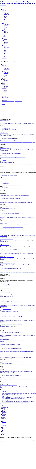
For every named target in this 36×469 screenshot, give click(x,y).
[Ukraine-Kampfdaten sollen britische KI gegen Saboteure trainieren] (12, 301)
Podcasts (5, 17)
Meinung (5, 12)
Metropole (5, 27)
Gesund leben (6, 34)
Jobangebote (4, 414)
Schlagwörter (4, 422)
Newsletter (5, 18)
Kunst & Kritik (6, 25)
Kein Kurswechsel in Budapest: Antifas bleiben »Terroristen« (8, 326)
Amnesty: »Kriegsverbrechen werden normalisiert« (7, 270)
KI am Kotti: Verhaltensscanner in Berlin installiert (7, 377)
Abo (2, 405)
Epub (4, 406)
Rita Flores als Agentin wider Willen (5, 355)
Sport (4, 15)
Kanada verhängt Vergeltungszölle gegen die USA (7, 257)
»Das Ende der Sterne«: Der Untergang (5, 200)
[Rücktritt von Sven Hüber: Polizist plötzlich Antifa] (4, 160)
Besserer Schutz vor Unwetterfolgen (5, 245)
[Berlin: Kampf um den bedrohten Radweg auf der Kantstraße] (12, 367)
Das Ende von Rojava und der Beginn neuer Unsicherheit (8, 140)
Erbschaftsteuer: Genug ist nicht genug (5, 148)
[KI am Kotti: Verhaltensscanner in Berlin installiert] (11, 375)
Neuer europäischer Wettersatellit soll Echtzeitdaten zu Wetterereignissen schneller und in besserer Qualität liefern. (16, 246)
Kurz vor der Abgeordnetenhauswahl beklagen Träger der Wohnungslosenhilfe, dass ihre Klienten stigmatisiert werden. (16, 188)
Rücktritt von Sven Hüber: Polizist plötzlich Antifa (7, 162)
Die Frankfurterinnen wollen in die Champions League (8, 208)
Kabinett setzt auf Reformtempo (4, 120)
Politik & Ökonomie (6, 13)
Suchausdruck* (4, 61)
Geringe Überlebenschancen (4, 133)
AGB (3, 434)
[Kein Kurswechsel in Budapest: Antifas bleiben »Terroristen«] (12, 324)
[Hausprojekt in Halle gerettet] (10, 213)
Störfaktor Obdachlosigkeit (4, 187)
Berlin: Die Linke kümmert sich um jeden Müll (6, 296)
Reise (4, 29)
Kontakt (3, 413)
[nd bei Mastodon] (2, 427)
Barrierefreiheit (4, 419)
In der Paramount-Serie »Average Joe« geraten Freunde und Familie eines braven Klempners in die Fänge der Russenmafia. (17, 364)
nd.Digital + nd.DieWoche (7, 41)
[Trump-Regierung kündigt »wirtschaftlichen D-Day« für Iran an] (6, 309)
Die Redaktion (4, 410)
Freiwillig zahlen (4, 409)
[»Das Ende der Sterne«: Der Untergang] (11, 198)
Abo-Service (5, 43)
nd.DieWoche (6, 42)
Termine (3, 37)
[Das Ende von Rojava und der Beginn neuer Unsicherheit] (11, 138)
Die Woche (5, 16)
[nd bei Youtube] (4, 22)
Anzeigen (3, 415)
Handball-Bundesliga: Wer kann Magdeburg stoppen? (7, 263)
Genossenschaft (4, 58)
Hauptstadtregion (6, 14)
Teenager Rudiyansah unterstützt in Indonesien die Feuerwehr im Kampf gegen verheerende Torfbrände (14, 195)
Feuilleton (5, 48)
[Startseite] (18, 3)
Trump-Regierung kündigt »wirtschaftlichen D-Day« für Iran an (9, 311)
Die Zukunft (4, 425)
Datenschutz (4, 418)
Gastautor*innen (4, 411)
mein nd (3, 59)
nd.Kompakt (5, 31)
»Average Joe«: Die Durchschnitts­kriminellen (6, 363)
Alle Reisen (5, 39)
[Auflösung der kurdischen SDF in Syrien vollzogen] (12, 249)
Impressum (3, 417)
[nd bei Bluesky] (4, 19)
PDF (2, 406)
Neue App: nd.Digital (5, 407)
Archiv (3, 421)
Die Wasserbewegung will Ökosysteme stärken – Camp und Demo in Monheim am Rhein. (12, 157)
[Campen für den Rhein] (11, 153)
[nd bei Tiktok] (2, 430)
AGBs (5, 44)
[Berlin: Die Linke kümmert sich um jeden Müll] (12, 294)
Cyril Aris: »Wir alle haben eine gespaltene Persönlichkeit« (8, 385)
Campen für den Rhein (3, 155)
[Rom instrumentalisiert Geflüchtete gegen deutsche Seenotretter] (12, 316)
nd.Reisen (3, 423)
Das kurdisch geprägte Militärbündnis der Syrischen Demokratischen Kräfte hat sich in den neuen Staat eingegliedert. (16, 253)
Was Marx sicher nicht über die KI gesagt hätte (6, 170)
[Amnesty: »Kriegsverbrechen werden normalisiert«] (12, 268)
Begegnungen (6, 26)
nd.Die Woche (6, 32)
